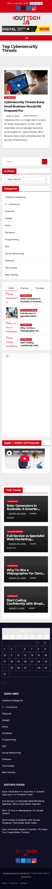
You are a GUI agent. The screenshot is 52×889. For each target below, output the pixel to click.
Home (4, 883)
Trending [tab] (39, 288)
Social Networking (14, 253)
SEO (7, 246)
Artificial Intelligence (15, 197)
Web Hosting (11, 274)
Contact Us (13, 883)
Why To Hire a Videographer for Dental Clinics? (29, 331)
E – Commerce (12, 204)
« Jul (4, 682)
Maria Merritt (31, 116)
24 (5, 667)
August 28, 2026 (17, 514)
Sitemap (23, 883)
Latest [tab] (11, 288)
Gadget (8, 218)
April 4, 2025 (13, 116)
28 (32, 667)
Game (8, 225)
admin (33, 578)
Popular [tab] (24, 288)
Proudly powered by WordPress (16, 873)
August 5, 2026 (17, 608)
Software (9, 260)
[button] (48, 38)
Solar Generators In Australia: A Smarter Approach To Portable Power (31, 302)
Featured (9, 211)
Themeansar (26, 877)
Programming (12, 239)
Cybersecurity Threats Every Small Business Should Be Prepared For (24, 106)
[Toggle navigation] (27, 38)
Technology (10, 97)
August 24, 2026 (17, 578)
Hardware (10, 232)
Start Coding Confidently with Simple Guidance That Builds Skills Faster (32, 346)
